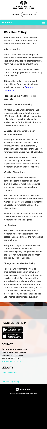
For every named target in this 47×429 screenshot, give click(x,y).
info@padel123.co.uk (11, 361)
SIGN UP (15, 14)
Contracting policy (10, 381)
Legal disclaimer (9, 372)
